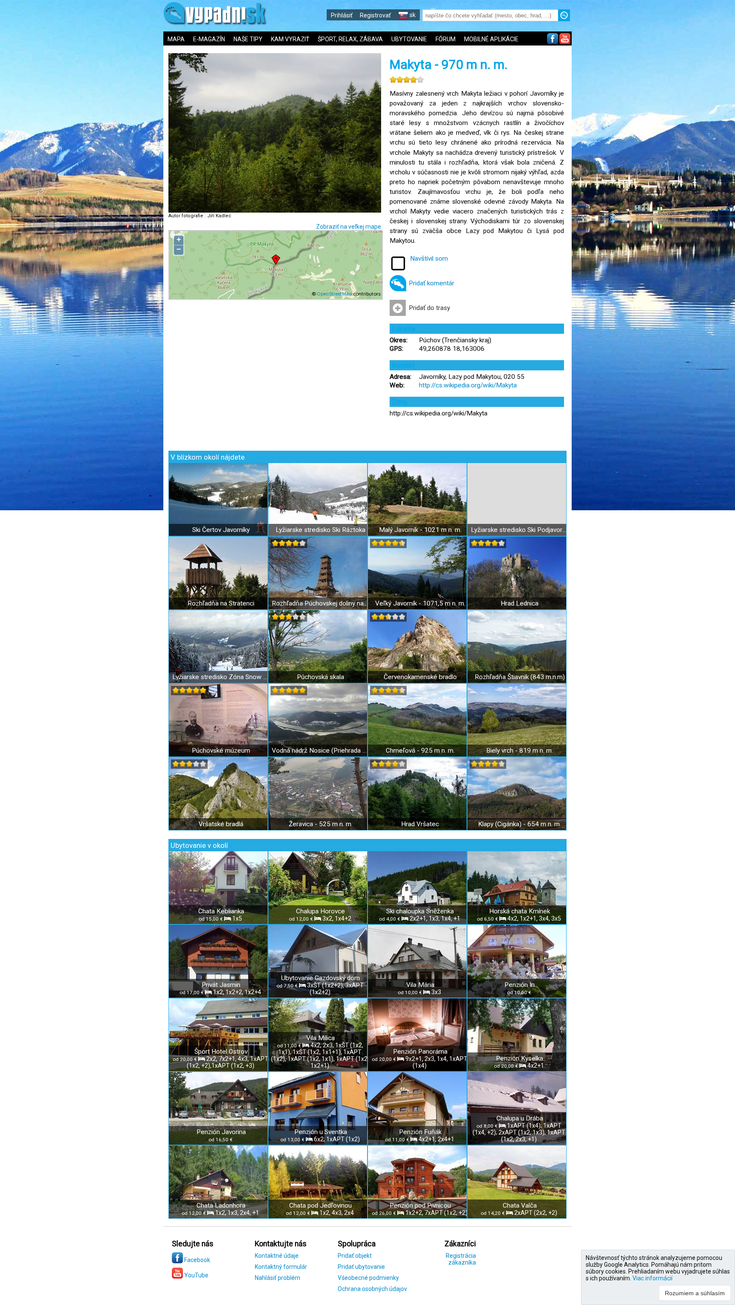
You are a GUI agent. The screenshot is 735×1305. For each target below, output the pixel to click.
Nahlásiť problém (277, 1277)
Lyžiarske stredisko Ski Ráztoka (320, 530)
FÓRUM (446, 39)
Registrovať (375, 15)
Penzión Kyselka (519, 1058)
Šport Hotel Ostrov (221, 1051)
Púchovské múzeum (221, 750)
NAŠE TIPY (248, 39)
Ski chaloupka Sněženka (420, 911)
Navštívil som (429, 258)
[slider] (407, 79)
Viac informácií (652, 1278)
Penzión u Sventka (320, 1132)
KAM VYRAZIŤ (290, 39)
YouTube (195, 1275)
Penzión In (519, 985)
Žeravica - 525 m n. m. (321, 824)
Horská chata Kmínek (519, 911)
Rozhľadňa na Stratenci (221, 603)
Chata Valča (520, 1205)
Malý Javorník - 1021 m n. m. (420, 530)
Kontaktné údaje (277, 1255)
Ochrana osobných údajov (372, 1288)
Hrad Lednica (519, 603)
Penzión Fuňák (420, 1132)
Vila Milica (320, 1038)
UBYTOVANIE (409, 39)
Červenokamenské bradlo (420, 677)
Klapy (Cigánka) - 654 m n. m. (519, 824)
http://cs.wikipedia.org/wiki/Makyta (468, 385)
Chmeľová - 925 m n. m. (420, 750)
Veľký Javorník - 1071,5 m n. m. (420, 603)
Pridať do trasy (429, 308)
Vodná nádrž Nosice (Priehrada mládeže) (320, 750)
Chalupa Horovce (320, 911)
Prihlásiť (342, 15)
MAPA (176, 39)
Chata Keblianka (221, 911)
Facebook (196, 1260)
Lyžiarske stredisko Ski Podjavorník (519, 530)
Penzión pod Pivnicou (420, 1205)
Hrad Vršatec (420, 824)
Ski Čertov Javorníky (221, 530)
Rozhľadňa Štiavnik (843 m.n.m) (520, 677)
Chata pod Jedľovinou (320, 1205)
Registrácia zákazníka (461, 1259)
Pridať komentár (431, 283)
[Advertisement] (635, 280)
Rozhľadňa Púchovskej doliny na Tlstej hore (320, 603)
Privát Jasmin (221, 985)
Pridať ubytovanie (361, 1266)
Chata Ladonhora (221, 1205)
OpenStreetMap (334, 294)
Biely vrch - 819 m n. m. (519, 750)
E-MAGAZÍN (209, 39)
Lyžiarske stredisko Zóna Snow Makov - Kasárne (221, 677)
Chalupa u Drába (519, 1118)
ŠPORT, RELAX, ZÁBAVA (350, 39)
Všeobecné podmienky (368, 1277)
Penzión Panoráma (420, 1051)
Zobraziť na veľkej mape (348, 226)
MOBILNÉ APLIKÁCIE (491, 39)
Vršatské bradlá (221, 824)
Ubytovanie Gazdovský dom (320, 978)
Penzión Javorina (221, 1132)
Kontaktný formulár (281, 1266)
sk (412, 14)
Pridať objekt (355, 1255)
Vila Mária (420, 985)
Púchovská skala (320, 677)
